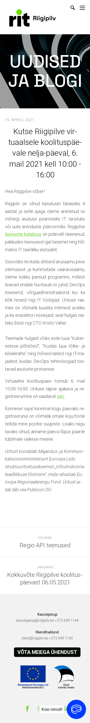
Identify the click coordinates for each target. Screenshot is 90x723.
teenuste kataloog (23, 234)
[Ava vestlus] (76, 709)
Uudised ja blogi (45, 71)
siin (60, 396)
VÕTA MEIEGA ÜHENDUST (47, 652)
